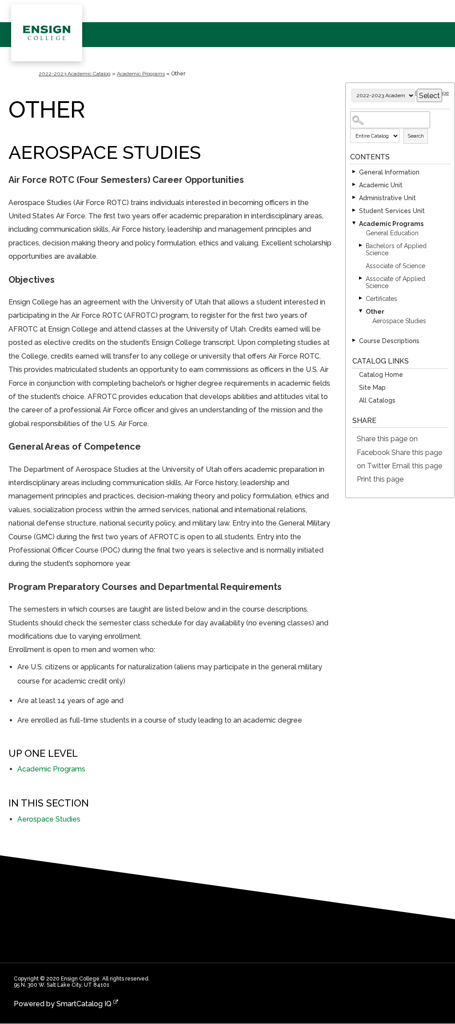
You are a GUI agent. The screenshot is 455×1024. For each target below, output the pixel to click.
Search (415, 136)
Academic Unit (381, 185)
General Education (392, 233)
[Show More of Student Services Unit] (354, 211)
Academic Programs (141, 74)
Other (375, 311)
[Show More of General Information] (354, 172)
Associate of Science (395, 265)
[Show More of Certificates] (361, 299)
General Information (389, 172)
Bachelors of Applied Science (396, 249)
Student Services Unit (392, 210)
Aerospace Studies (399, 320)
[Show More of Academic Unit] (354, 185)
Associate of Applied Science (395, 282)
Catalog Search (351, 113)
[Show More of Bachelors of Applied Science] (361, 246)
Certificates (381, 298)
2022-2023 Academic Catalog (75, 74)
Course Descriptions (389, 340)
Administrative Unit (387, 198)
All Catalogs (377, 400)
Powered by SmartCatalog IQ (63, 1004)
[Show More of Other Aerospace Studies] (361, 311)
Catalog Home (381, 374)
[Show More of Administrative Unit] (354, 198)
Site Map (372, 387)
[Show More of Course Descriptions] (354, 341)
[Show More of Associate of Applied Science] (361, 279)
